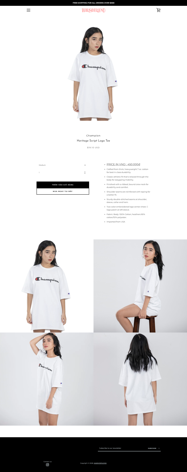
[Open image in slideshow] (93, 73)
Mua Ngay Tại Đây (63, 191)
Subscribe (152, 448)
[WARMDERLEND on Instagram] (47, 464)
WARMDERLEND (100, 463)
